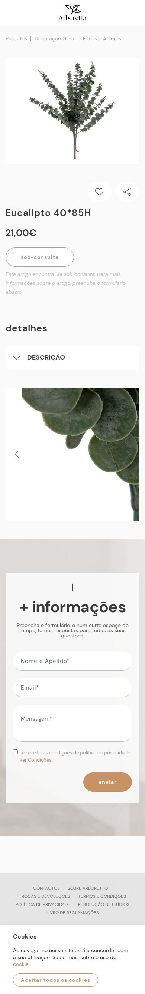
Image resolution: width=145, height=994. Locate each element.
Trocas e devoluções (44, 896)
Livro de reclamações (72, 913)
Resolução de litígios (103, 904)
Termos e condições (102, 896)
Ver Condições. (36, 760)
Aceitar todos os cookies (55, 980)
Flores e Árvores (102, 38)
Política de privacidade (43, 904)
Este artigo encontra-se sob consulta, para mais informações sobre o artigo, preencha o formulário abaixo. (66, 283)
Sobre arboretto (88, 888)
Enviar (108, 782)
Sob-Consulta (40, 257)
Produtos (16, 38)
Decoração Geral (55, 38)
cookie (21, 964)
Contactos (46, 888)
